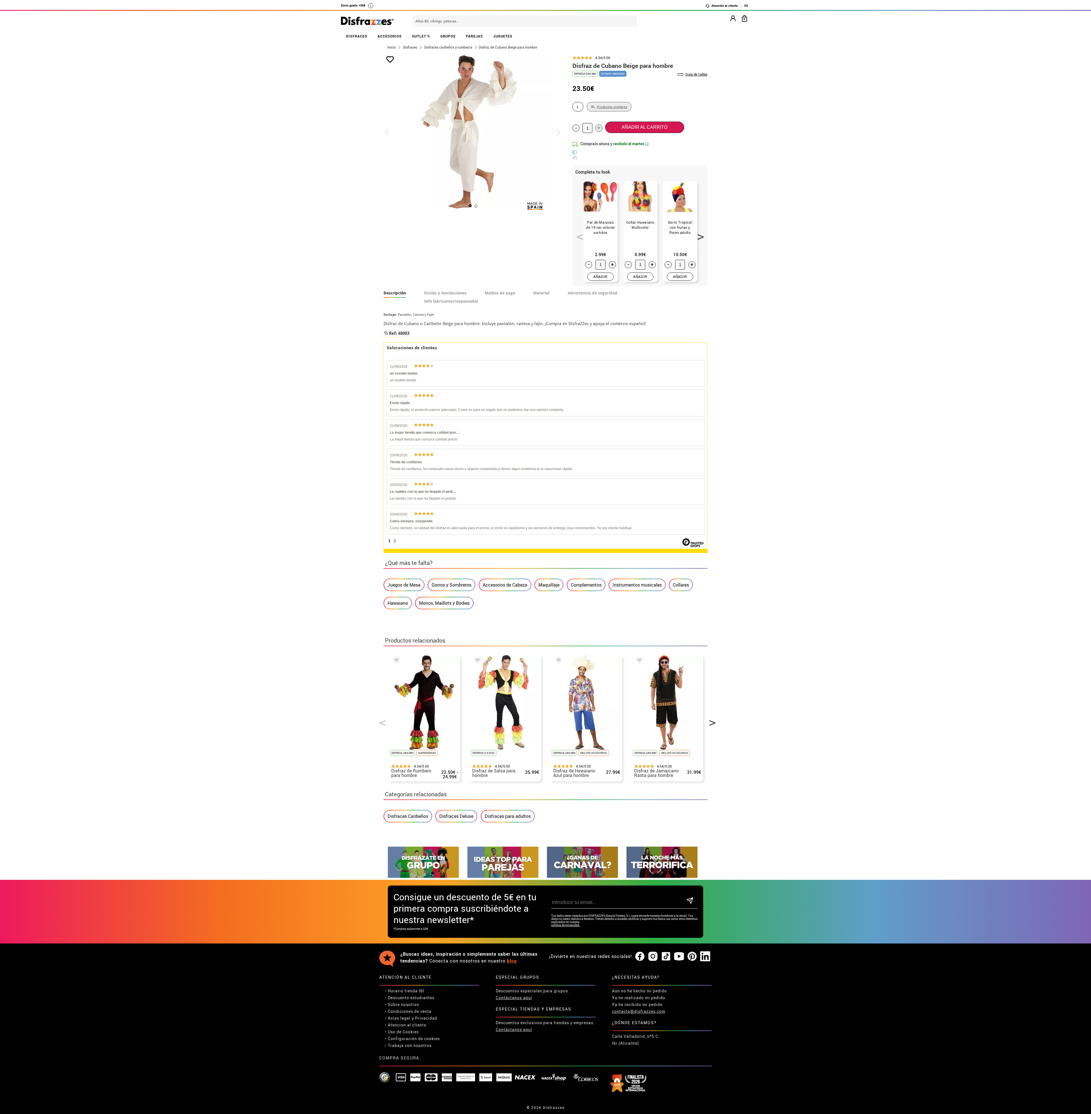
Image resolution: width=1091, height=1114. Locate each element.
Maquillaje (548, 585)
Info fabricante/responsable (451, 301)
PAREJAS (474, 36)
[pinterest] (692, 957)
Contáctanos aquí (514, 997)
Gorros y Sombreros (451, 585)
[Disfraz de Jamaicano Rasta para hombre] (638, 661)
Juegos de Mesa (404, 585)
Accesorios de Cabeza (505, 585)
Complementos (586, 585)
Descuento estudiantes (411, 997)
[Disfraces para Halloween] (662, 876)
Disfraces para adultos (508, 816)
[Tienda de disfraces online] (367, 21)
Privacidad (426, 1018)
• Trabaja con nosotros (408, 1045)
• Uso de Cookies (402, 1031)
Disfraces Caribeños (408, 816)
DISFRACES (356, 36)
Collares (681, 585)
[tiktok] (666, 957)
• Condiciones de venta (408, 1011)
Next (698, 233)
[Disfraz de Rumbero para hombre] (395, 661)
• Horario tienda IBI (404, 991)
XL (609, 106)
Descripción (395, 293)
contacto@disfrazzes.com (638, 1011)
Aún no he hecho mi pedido (639, 991)
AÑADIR (600, 276)
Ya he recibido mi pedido (637, 1004)
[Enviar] (690, 901)
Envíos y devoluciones (445, 293)
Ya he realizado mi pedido (638, 997)
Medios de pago (500, 293)
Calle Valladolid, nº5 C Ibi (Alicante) (635, 1040)
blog (512, 961)
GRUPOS (448, 36)
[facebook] (640, 957)
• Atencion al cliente (405, 1025)
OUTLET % (421, 36)
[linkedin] (705, 957)
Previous (578, 233)
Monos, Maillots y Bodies (444, 603)
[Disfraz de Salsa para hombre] (476, 661)
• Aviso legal (398, 1018)
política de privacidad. (565, 925)
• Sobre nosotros (402, 1004)
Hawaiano (398, 603)
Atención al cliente (724, 5)
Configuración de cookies (414, 1038)
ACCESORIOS (390, 36)
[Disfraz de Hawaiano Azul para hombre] (557, 661)
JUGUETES (503, 36)
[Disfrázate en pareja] (502, 876)
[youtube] (679, 957)
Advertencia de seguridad (592, 293)
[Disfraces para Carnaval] (582, 876)
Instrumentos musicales (637, 585)
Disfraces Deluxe (456, 816)
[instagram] (653, 957)
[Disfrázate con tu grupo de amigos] (423, 876)
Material (541, 293)
